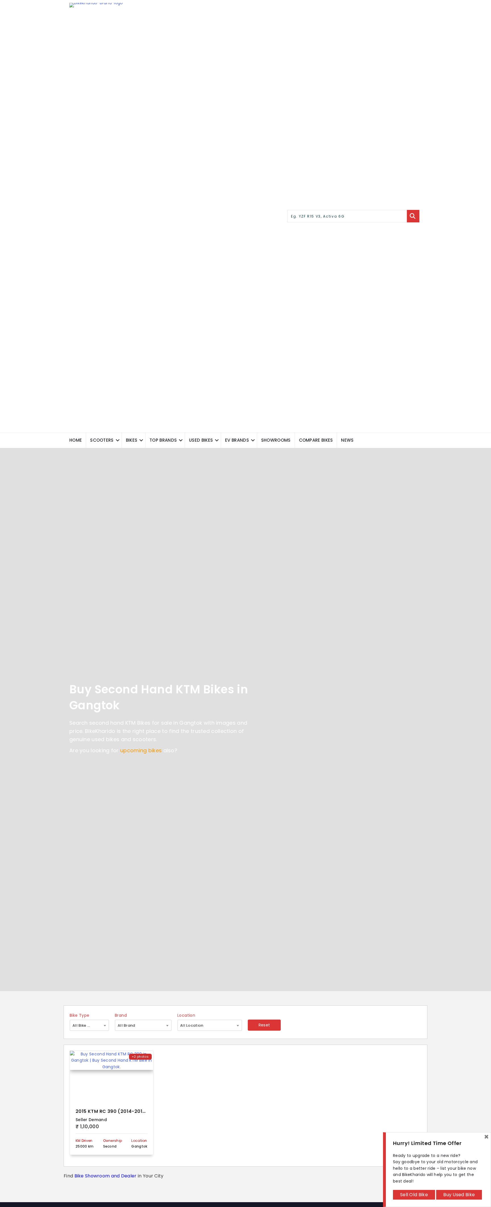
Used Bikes (201, 440)
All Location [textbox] (191, 1025)
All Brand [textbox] (126, 1025)
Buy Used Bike (459, 1194)
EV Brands (237, 440)
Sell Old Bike (414, 1194)
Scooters (101, 440)
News (347, 440)
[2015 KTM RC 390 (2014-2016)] (111, 1076)
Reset (264, 1025)
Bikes (132, 440)
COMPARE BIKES (316, 440)
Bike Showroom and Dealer (105, 1176)
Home (75, 440)
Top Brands (163, 440)
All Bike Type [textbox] (84, 1025)
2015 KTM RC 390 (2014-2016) (112, 1111)
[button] (118, 440)
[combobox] (89, 1025)
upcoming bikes (141, 750)
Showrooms (276, 440)
